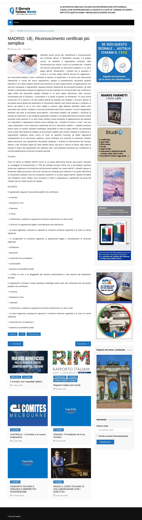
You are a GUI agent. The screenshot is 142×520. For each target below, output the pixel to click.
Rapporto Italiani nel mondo (66, 385)
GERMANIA (59, 377)
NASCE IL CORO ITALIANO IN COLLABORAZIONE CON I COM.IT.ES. (68, 489)
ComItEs (28, 49)
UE (23, 334)
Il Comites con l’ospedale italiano (26, 381)
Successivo (82, 344)
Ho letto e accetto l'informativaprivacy (113, 436)
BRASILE (15, 377)
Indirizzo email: (102, 426)
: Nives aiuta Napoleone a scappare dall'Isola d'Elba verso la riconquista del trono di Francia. (113, 211)
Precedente (17, 344)
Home (16, 22)
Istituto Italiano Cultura (65, 380)
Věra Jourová (34, 334)
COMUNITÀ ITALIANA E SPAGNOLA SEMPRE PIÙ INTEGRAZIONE (23, 489)
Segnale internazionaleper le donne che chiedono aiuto (114, 78)
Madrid (13, 334)
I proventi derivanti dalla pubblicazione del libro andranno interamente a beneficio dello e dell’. (114, 255)
